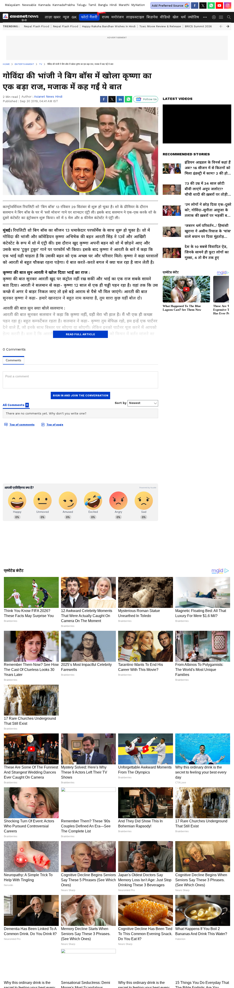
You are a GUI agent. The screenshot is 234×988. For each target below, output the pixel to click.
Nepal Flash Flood (36, 26)
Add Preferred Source (167, 5)
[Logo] (22, 17)
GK (74, 17)
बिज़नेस (152, 17)
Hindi (113, 5)
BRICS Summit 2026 (198, 26)
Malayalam (12, 5)
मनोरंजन (117, 17)
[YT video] (219, 5)
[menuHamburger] (221, 17)
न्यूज (66, 17)
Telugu (81, 5)
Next (227, 26)
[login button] (215, 17)
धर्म (183, 17)
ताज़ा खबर (53, 17)
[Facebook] (194, 5)
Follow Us (150, 99)
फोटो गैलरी (89, 17)
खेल (175, 17)
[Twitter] (203, 5)
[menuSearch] (229, 17)
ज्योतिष (193, 17)
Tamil (92, 5)
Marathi (124, 5)
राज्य (105, 17)
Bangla (103, 5)
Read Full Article (80, 334)
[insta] (227, 5)
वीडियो (165, 17)
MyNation (138, 5)
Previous (221, 26)
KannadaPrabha (63, 5)
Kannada (44, 5)
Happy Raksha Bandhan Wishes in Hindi (109, 26)
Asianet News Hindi (48, 96)
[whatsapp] (211, 5)
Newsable (29, 5)
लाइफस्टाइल (135, 17)
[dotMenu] (205, 17)
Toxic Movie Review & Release (160, 26)
